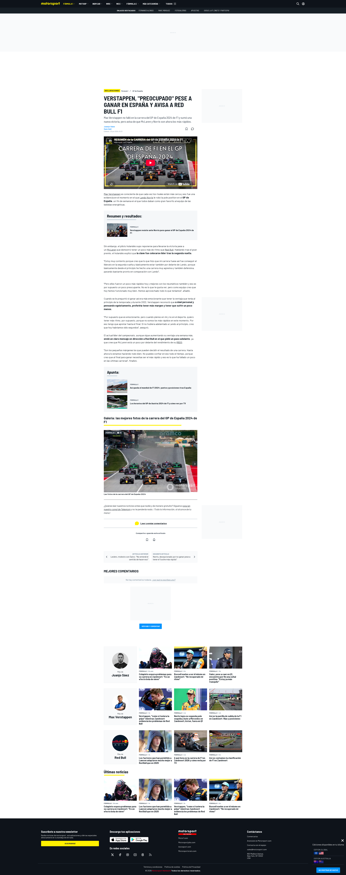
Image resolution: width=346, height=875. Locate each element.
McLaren (111, 249)
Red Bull (169, 249)
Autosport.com (184, 847)
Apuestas (195, 10)
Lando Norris (146, 197)
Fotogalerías (180, 10)
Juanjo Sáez (109, 127)
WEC (118, 3)
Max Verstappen (112, 194)
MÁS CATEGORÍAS (150, 3)
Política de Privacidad (191, 867)
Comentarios (252, 836)
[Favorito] (186, 129)
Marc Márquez (164, 10)
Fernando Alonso (146, 10)
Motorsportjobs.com (186, 842)
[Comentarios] (193, 129)
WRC (108, 3)
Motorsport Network (161, 870)
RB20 (179, 342)
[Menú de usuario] (303, 3)
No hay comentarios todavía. (151, 579)
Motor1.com (183, 838)
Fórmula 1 (68, 3)
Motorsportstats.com (187, 851)
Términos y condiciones (153, 867)
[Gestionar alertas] (154, 539)
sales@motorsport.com (257, 849)
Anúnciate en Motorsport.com (259, 841)
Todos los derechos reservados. (186, 870)
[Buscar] (298, 3)
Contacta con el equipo (256, 845)
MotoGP (82, 3)
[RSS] (150, 854)
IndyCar (96, 3)
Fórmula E (132, 3)
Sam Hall (108, 129)
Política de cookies (172, 867)
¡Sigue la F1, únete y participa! (216, 10)
